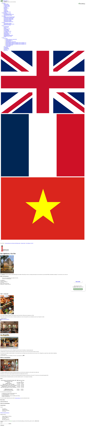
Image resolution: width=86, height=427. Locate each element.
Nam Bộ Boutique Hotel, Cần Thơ (9, 14)
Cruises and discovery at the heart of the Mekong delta (12, 243)
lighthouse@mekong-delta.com (4, 319)
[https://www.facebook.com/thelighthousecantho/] (0, 320)
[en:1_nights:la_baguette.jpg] (9, 348)
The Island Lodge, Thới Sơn (8, 15)
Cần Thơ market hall (7, 28)
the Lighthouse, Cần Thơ (7, 13)
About (3, 37)
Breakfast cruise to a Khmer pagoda (9, 17)
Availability (5, 7)
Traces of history (6, 27)
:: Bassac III (5, 10)
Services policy (6, 50)
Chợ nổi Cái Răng (6, 30)
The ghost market (8, 45)
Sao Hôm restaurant (7, 34)
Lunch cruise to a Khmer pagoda (8, 18)
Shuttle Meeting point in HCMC (8, 35)
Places (3, 25)
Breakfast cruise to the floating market (9, 16)
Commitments (6, 47)
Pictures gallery (6, 11)
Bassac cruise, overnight (7, 24)
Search (10, 423)
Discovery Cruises (6, 4)
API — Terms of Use (7, 46)
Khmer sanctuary (6, 33)
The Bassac (3, 3)
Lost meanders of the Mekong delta (11, 41)
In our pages (5, 38)
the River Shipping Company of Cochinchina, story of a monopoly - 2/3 (16, 43)
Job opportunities (6, 48)
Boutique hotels (4, 12)
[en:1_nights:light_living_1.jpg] (9, 370)
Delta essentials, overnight (7, 23)
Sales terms (5, 49)
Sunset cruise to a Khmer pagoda (8, 19)
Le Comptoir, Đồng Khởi (7, 31)
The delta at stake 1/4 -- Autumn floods (11, 39)
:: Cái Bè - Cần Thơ (7, 6)
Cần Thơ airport (6, 29)
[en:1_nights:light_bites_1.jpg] (7, 313)
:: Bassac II (5, 9)
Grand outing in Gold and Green (8, 21)
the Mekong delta (6, 26)
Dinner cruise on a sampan (7, 20)
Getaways (3, 22)
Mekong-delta (6, 0)
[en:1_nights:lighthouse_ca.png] (5, 251)
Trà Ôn (5, 36)
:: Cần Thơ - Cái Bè (7, 5)
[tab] (43, 399)
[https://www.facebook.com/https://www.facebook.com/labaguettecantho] (23, 355)
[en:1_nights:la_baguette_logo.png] (4, 335)
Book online (78, 281)
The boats (5, 8)
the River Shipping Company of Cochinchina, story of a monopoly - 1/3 (16, 42)
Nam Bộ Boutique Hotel (7, 32)
